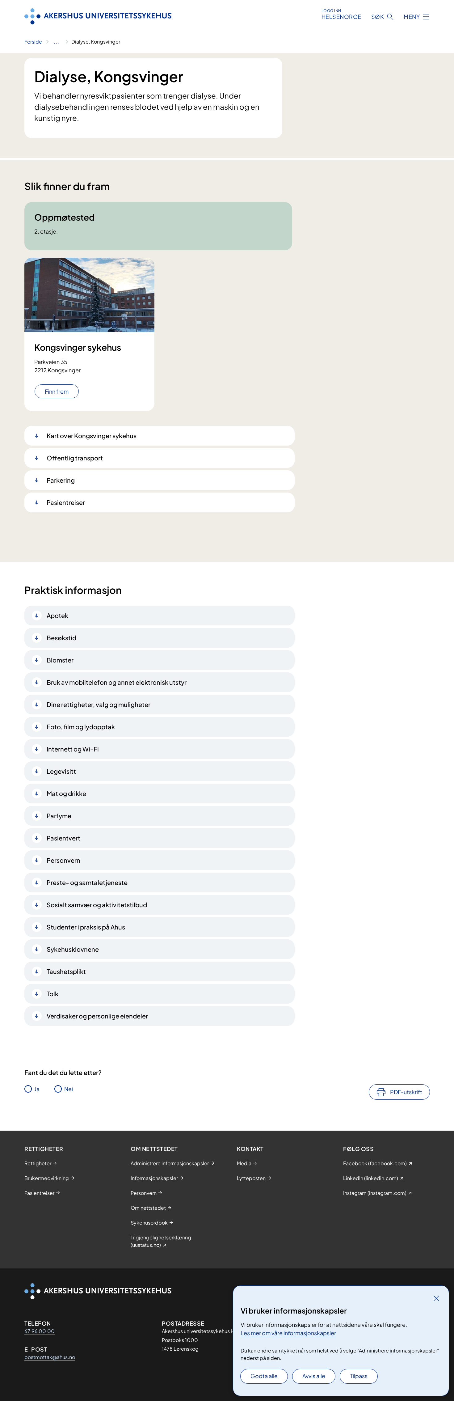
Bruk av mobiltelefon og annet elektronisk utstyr (117, 682)
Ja (37, 1088)
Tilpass (359, 1375)
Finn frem (57, 391)
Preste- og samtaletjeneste (87, 882)
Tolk (52, 993)
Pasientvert (63, 838)
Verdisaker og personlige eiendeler (97, 1016)
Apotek (57, 615)
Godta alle (264, 1375)
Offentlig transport (75, 458)
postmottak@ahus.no (49, 1357)
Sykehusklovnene (73, 949)
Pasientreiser (66, 502)
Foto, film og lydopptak (81, 726)
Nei (68, 1088)
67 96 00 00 (39, 1331)
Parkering (61, 480)
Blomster (60, 660)
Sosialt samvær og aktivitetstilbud (97, 904)
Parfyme (59, 815)
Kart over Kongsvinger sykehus (92, 435)
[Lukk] (436, 1298)
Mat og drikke (66, 793)
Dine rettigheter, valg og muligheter (98, 704)
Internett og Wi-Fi (73, 749)
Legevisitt (61, 771)
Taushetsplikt (66, 971)
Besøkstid (61, 637)
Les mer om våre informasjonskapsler (288, 1332)
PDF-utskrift (406, 1091)
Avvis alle (313, 1375)
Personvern (63, 860)
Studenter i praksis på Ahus (86, 927)
